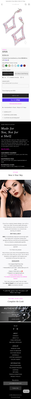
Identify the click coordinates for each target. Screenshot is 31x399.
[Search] (25, 4)
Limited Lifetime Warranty (16, 274)
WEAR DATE (5, 81)
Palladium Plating (8, 73)
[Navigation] (2, 4)
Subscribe (15, 388)
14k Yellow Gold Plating (21, 73)
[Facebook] (13, 329)
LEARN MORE (15, 319)
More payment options (15, 103)
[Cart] (29, 4)
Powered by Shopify (15, 397)
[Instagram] (17, 329)
